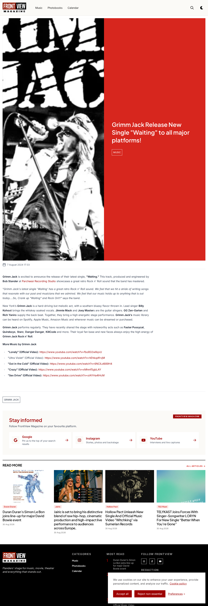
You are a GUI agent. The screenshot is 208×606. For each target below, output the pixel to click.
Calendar (77, 570)
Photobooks (78, 565)
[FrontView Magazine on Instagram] (144, 561)
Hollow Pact (112, 506)
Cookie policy (178, 583)
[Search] (192, 8)
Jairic (57, 506)
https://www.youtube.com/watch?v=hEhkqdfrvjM (75, 357)
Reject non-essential (150, 593)
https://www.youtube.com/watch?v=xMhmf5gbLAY (70, 369)
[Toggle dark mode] (201, 8)
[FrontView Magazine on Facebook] (152, 561)
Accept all (122, 593)
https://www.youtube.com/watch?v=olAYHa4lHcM (73, 375)
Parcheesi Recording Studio (39, 281)
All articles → (196, 466)
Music (75, 560)
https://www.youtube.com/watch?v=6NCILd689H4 (81, 363)
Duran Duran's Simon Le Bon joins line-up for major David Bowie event (124, 564)
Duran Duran (10, 506)
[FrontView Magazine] (14, 557)
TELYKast (162, 506)
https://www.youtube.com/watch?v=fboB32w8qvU (70, 352)
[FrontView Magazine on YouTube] (160, 561)
